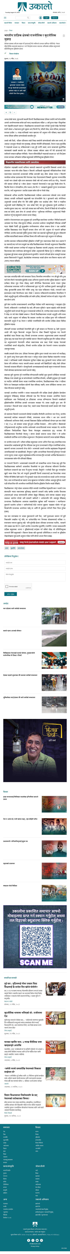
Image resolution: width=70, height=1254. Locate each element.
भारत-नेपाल (21, 548)
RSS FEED (64, 1248)
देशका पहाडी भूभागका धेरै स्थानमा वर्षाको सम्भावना (20, 675)
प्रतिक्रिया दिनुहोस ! (11, 556)
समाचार (17, 23)
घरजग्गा (37, 1193)
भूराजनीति (5, 1140)
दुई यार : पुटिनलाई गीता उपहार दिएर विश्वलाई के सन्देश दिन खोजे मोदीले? (21, 985)
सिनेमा (4, 1179)
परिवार (37, 1190)
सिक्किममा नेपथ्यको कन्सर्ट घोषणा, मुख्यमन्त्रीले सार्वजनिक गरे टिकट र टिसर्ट (19, 654)
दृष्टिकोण (37, 1137)
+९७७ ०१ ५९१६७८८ (53, 1234)
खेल (4, 1151)
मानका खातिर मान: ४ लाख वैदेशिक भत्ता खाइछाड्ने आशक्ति (23, 1043)
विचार (23, 23)
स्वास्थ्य (5, 1157)
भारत (6, 548)
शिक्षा (4, 1154)
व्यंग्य (36, 1151)
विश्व (4, 1134)
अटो (36, 1170)
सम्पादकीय (38, 1140)
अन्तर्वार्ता (37, 1148)
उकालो (6, 1084)
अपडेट (5, 603)
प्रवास (4, 1143)
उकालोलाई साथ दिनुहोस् (41, 1209)
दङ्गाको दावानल (9, 863)
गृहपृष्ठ (5, 30)
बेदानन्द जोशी (8, 1001)
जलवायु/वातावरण (8, 1160)
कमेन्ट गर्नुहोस (10, 594)
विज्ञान (4, 1148)
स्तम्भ (36, 1131)
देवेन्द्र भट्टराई (7, 1030)
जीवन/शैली (41, 23)
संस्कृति (5, 1190)
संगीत (4, 1181)
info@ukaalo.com (35, 1244)
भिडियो (5, 1215)
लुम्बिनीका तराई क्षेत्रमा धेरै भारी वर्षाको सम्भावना (19, 697)
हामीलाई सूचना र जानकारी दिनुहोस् (44, 1212)
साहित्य (5, 1193)
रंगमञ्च (5, 1176)
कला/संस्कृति (31, 23)
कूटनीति (13, 548)
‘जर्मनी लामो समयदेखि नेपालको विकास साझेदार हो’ (22, 1070)
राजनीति (5, 1137)
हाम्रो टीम (37, 1206)
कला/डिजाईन (6, 1170)
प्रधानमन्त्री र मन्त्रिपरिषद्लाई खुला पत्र (15, 841)
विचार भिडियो (39, 1143)
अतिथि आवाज (39, 1145)
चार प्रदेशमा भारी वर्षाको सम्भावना (14, 608)
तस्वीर (4, 1206)
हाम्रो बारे (37, 1203)
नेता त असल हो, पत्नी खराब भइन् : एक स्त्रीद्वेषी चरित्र (20, 819)
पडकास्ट (5, 1203)
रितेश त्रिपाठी (8, 1113)
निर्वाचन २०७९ (7, 1218)
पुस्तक (5, 1173)
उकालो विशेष (8, 23)
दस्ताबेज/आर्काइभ (8, 1209)
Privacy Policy (35, 1246)
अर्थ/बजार (6, 1145)
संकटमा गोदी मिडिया (10, 886)
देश (4, 1131)
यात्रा (36, 1196)
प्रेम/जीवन (37, 1187)
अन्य (5, 1199)
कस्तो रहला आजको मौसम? (12, 631)
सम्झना (5, 1162)
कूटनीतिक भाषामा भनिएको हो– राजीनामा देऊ (23, 1014)
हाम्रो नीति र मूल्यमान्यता (41, 1215)
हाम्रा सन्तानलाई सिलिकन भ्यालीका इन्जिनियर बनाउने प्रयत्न (20, 798)
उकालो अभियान (52, 23)
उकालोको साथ (63, 23)
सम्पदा (5, 1187)
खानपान (37, 1176)
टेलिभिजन (5, 1184)
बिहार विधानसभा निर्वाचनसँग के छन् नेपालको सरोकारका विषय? (20, 1097)
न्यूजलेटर (5, 1212)
